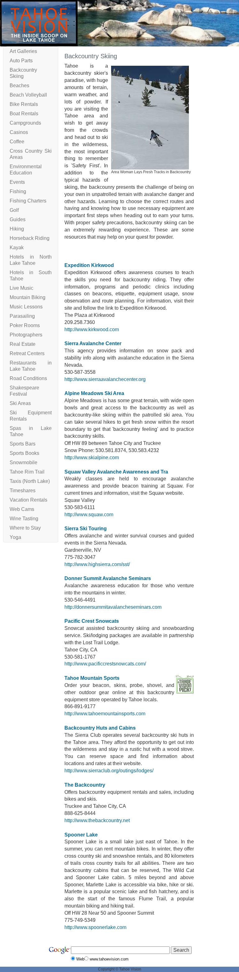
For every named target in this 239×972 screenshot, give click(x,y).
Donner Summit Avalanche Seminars (107, 578)
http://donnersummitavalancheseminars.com (113, 607)
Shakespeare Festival (24, 391)
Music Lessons (26, 306)
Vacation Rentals (28, 500)
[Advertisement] (216, 139)
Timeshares (22, 490)
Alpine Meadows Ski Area (94, 393)
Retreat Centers (27, 353)
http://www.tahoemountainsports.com (104, 713)
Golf (14, 210)
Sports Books (24, 453)
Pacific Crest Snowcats (91, 621)
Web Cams (22, 509)
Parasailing (22, 316)
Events (17, 182)
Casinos (19, 132)
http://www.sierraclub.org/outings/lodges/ (108, 770)
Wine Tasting (24, 518)
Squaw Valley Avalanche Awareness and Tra (116, 471)
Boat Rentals (24, 113)
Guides (18, 219)
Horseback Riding (29, 238)
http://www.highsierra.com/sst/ (97, 564)
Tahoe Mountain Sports (92, 678)
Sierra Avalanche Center (92, 343)
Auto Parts (21, 60)
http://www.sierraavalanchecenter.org (105, 379)
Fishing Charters (28, 200)
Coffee (17, 141)
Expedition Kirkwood (89, 265)
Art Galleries (23, 51)
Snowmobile (23, 462)
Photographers (26, 334)
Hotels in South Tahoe (31, 275)
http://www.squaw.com (88, 514)
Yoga (15, 537)
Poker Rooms (25, 325)
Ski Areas (20, 403)
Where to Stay (25, 528)
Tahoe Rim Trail (27, 471)
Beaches (19, 85)
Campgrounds (25, 123)
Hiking (17, 228)
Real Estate (22, 344)
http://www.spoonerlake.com (95, 927)
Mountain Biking (27, 297)
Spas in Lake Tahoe (31, 431)
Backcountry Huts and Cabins (100, 728)
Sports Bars (22, 443)
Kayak (17, 247)
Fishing (18, 191)
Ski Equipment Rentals (31, 416)
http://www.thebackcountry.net (97, 820)
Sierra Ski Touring (85, 528)
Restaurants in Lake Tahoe (31, 366)
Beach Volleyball (28, 95)
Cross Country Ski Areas (31, 154)
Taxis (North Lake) (30, 481)
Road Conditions (28, 378)
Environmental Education (26, 169)
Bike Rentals (24, 104)
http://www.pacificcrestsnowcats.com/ (105, 663)
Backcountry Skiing (23, 73)
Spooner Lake (81, 834)
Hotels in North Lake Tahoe (31, 260)
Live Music (21, 288)
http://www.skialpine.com (91, 457)
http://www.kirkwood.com (91, 329)
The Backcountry (84, 785)
